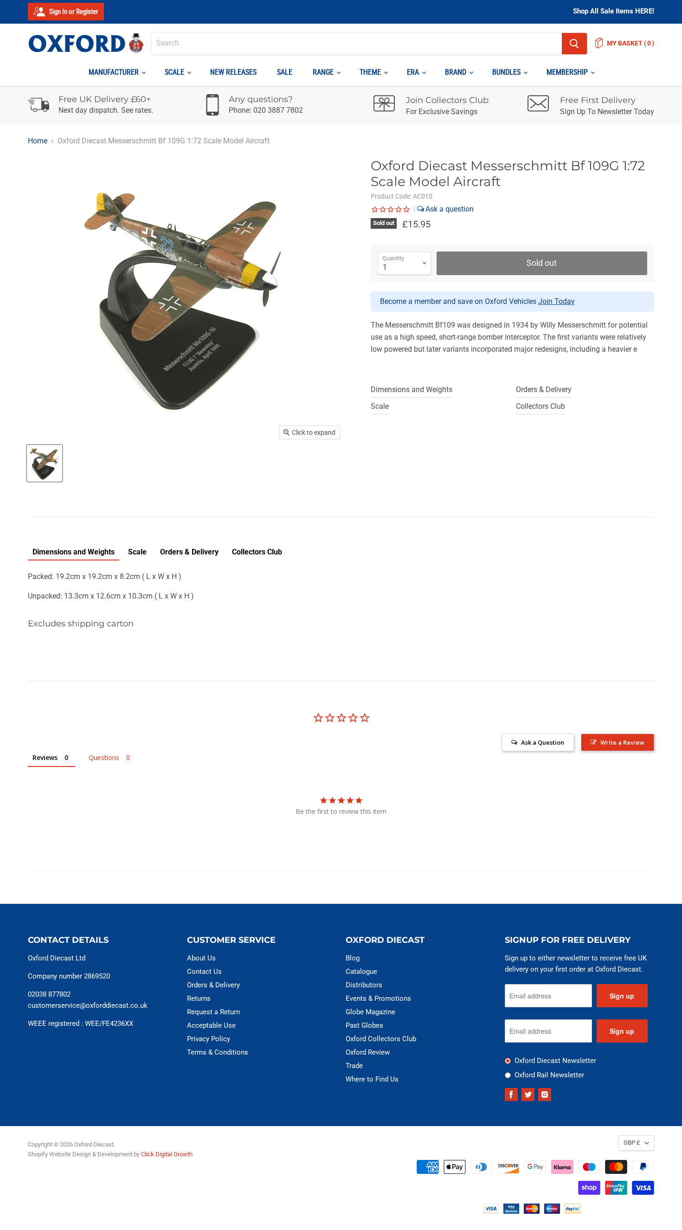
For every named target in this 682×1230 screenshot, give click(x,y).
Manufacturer (115, 72)
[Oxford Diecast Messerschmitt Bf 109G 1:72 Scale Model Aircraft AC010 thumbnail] (44, 463)
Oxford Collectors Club (381, 1039)
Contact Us (204, 971)
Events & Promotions (378, 998)
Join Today (556, 301)
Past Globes (364, 1025)
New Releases (233, 72)
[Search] (574, 43)
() (630, 43)
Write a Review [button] (622, 742)
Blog (353, 958)
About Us (201, 958)
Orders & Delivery (544, 389)
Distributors (364, 985)
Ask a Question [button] (542, 742)
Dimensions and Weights (411, 389)
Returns (199, 998)
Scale (175, 72)
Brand (456, 72)
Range (324, 72)
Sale (284, 72)
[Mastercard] (532, 1211)
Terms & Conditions (217, 1052)
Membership (568, 72)
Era (414, 72)
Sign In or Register (73, 11)
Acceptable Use (211, 1025)
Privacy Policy (208, 1039)
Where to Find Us (372, 1079)
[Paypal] (572, 1211)
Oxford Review (368, 1052)
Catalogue (361, 971)
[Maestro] (552, 1211)
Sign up (622, 995)
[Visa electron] (511, 1211)
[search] (357, 43)
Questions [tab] (104, 757)
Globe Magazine (370, 1012)
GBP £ (632, 1142)
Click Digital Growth (167, 1154)
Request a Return (213, 1012)
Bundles (507, 72)
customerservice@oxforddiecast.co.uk (88, 1005)
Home (37, 141)
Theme (371, 72)
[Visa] (491, 1211)
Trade (354, 1066)
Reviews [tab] (45, 757)
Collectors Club (540, 406)
